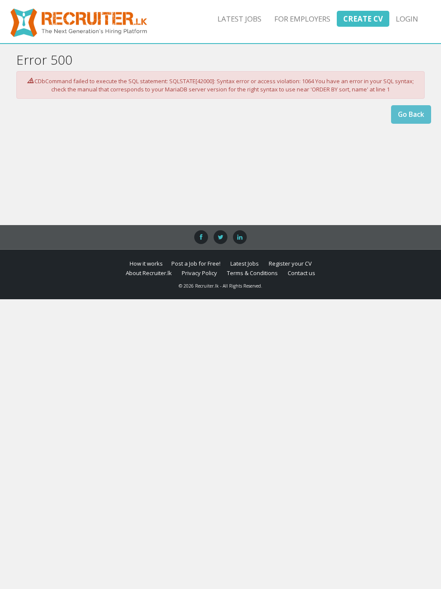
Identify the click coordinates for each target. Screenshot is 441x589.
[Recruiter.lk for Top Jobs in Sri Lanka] (79, 21)
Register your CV (290, 263)
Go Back (411, 114)
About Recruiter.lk (149, 273)
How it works (146, 263)
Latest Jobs (239, 19)
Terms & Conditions (252, 273)
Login (407, 19)
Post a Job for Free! (195, 263)
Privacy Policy (199, 273)
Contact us (301, 273)
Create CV (363, 19)
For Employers (302, 19)
